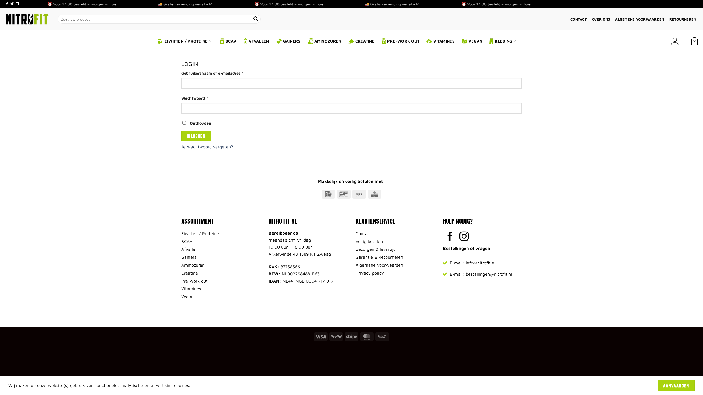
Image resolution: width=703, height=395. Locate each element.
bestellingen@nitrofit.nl (489, 274)
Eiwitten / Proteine (186, 41)
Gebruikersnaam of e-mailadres (218, 72)
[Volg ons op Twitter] (12, 4)
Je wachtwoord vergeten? (207, 146)
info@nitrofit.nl (480, 262)
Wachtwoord (201, 97)
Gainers (291, 41)
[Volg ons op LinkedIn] (17, 4)
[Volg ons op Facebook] (7, 4)
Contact (578, 19)
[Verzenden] (256, 19)
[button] (694, 41)
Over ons (601, 19)
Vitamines (443, 41)
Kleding (503, 41)
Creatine (365, 41)
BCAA (230, 41)
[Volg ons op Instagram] (464, 237)
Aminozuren (327, 41)
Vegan (475, 41)
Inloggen (196, 136)
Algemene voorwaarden (639, 19)
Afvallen (259, 41)
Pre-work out (403, 41)
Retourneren (682, 19)
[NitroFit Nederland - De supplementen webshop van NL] (27, 19)
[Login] (675, 41)
